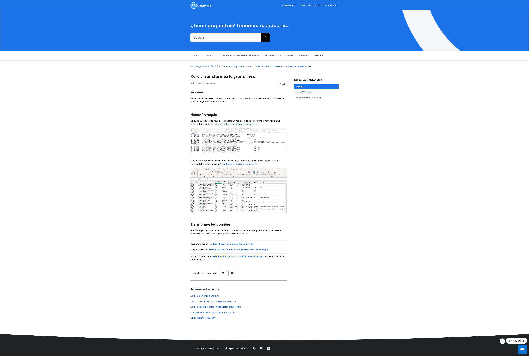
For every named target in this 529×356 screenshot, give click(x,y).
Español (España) (236, 348)
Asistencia (320, 55)
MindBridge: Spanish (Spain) (204, 66)
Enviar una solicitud (309, 5)
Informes (303, 55)
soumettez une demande (249, 256)
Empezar (209, 55)
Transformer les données (308, 97)
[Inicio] (200, 5)
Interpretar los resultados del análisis (239, 55)
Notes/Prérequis (304, 92)
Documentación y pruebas (279, 55)
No (232, 273)
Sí (223, 273)
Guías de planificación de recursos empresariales (279, 66)
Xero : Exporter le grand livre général (238, 124)
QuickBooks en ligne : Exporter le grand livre (212, 312)
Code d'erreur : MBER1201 (202, 317)
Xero (310, 66)
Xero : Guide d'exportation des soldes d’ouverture (215, 306)
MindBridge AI (289, 5)
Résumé (300, 86)
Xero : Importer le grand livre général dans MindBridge (238, 249)
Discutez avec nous (223, 256)
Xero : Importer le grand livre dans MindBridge (213, 301)
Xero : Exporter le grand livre (204, 295)
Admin (196, 55)
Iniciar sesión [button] (330, 5)
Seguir (282, 84)
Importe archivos (242, 66)
